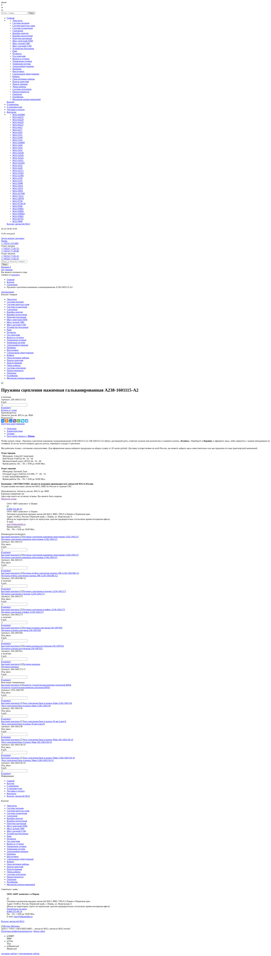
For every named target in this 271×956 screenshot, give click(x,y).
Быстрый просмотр (10, 536)
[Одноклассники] (6, 421)
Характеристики (15, 431)
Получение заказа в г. (21, 436)
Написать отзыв (9, 499)
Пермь (4, 241)
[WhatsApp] (18, 421)
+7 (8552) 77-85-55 (10, 248)
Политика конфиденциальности (16, 931)
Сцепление (12, 284)
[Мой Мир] (10, 421)
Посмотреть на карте (17, 909)
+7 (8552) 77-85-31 (10, 256)
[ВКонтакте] (3, 421)
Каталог (11, 282)
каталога (15, 275)
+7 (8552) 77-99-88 (10, 251)
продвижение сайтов (29, 953)
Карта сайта (39, 931)
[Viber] (14, 421)
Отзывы (11, 433)
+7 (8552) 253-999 (9, 243)
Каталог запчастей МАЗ (12, 921)
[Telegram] (26, 421)
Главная (10, 279)
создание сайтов (9, 953)
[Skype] (22, 421)
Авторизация (7, 292)
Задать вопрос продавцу (12, 238)
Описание (12, 428)
